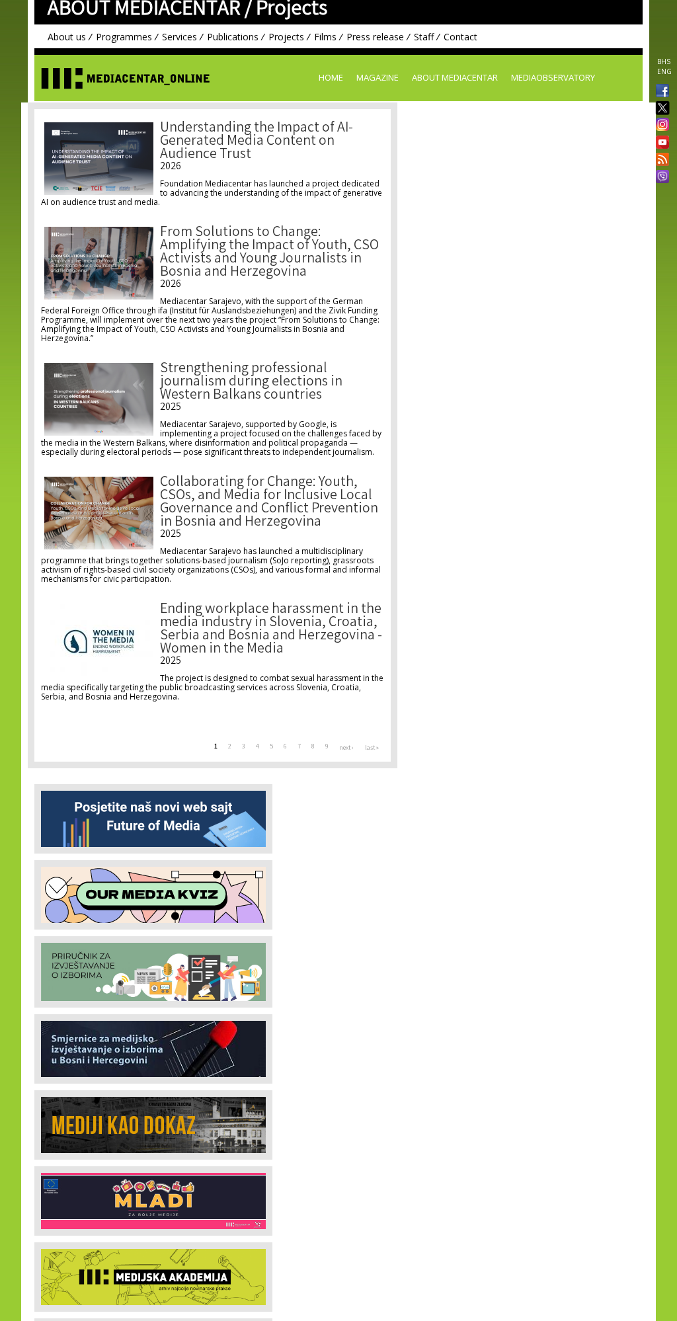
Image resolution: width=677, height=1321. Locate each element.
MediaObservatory (553, 77)
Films (325, 36)
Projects (286, 36)
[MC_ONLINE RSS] (660, 160)
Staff (424, 36)
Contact (460, 36)
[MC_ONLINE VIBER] (660, 178)
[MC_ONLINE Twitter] (660, 108)
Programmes (124, 36)
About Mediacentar (455, 77)
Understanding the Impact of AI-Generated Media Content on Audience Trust (256, 141)
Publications (233, 36)
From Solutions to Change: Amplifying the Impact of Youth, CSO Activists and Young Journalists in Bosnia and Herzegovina (269, 253)
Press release (375, 36)
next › (346, 748)
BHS (663, 61)
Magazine (377, 77)
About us (67, 36)
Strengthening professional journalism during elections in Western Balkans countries (251, 382)
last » (372, 748)
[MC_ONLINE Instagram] (660, 125)
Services (179, 36)
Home (331, 77)
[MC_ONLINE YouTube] (660, 142)
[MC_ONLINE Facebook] (660, 92)
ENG (664, 71)
